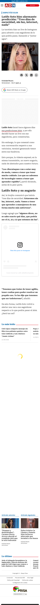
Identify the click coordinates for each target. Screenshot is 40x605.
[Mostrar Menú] (2, 5)
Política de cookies (27, 580)
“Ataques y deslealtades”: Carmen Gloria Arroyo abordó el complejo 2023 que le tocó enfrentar (10, 535)
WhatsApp (36, 75)
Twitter (26, 75)
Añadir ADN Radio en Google (16, 90)
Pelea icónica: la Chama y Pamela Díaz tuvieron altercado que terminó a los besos (29, 534)
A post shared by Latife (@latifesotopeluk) (20, 273)
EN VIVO (32, 5)
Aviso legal (30, 578)
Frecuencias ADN (20, 578)
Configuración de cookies (20, 582)
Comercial (10, 578)
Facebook (21, 75)
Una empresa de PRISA (20, 589)
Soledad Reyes (7, 81)
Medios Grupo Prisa (20, 594)
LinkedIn (31, 75)
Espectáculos (10, 13)
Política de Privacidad (13, 580)
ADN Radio (10, 5)
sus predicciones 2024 (12, 130)
